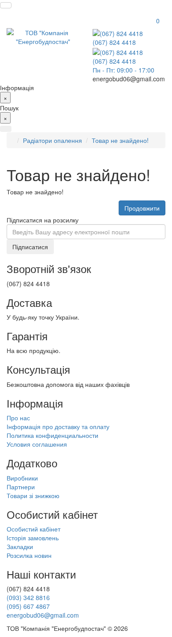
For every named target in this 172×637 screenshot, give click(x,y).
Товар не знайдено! (120, 140)
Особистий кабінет (33, 528)
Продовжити (142, 208)
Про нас (18, 417)
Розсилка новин (29, 555)
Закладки (20, 546)
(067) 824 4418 (114, 42)
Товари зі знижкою (33, 495)
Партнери (21, 486)
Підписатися (30, 246)
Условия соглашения (37, 444)
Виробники (22, 477)
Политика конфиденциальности (52, 435)
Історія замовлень (33, 537)
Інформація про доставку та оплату (58, 426)
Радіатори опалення (52, 140)
